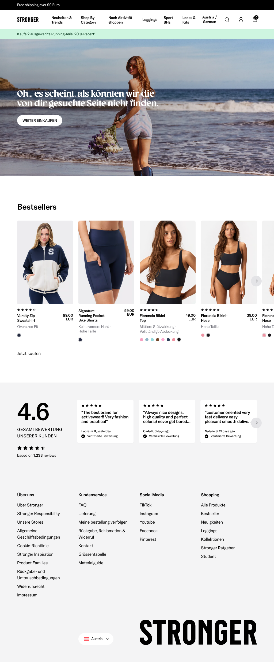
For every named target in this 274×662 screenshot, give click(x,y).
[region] (137, 281)
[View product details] (45, 320)
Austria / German (209, 19)
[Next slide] (256, 281)
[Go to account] (241, 19)
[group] (45, 281)
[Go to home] (28, 19)
